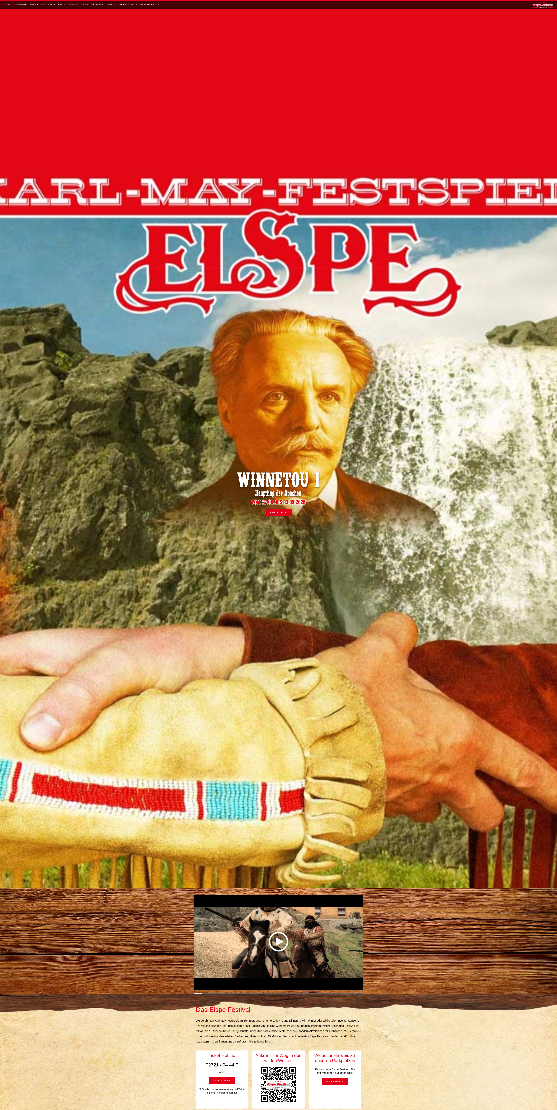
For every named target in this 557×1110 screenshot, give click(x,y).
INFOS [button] (73, 4)
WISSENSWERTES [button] (149, 4)
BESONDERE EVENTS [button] (102, 4)
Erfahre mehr (278, 512)
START (7, 4)
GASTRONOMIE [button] (126, 4)
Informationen (335, 1081)
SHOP (84, 4)
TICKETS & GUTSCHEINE (53, 4)
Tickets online (222, 1081)
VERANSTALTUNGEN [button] (25, 4)
